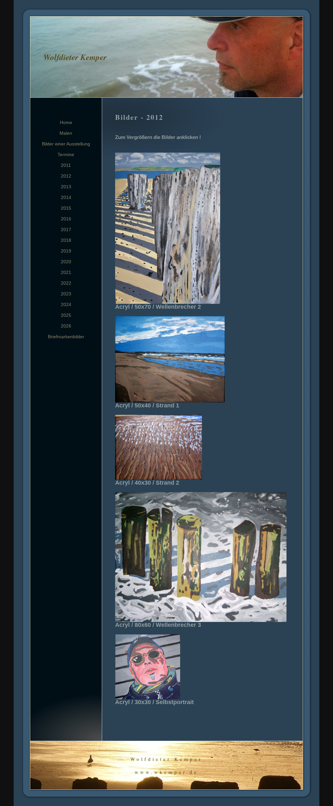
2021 (66, 272)
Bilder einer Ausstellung (66, 143)
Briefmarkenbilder (66, 336)
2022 (66, 283)
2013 (66, 186)
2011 (66, 165)
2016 (66, 218)
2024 (66, 304)
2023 (66, 293)
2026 (66, 326)
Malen (66, 133)
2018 (66, 240)
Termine (66, 154)
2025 (66, 315)
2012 (66, 176)
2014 (66, 197)
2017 (66, 229)
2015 (66, 208)
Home (66, 122)
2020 (66, 261)
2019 (66, 251)
